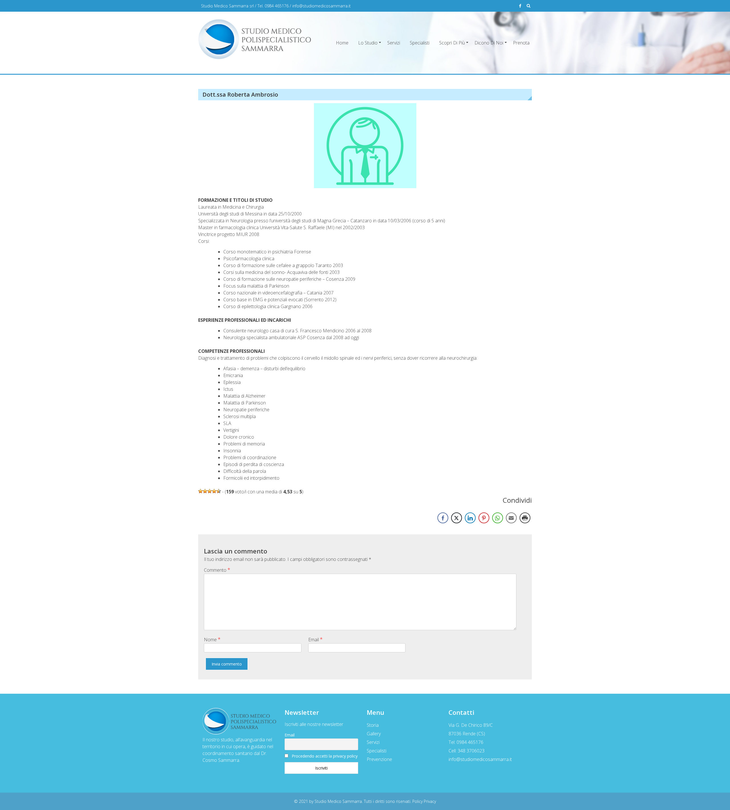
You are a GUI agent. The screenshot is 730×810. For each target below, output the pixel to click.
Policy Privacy (424, 801)
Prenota (521, 43)
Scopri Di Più (452, 43)
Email (315, 639)
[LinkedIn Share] (470, 517)
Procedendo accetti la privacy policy (325, 756)
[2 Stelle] (205, 491)
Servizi (393, 43)
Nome (212, 639)
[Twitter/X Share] (456, 517)
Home (342, 43)
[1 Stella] (200, 491)
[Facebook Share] (442, 517)
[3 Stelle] (209, 491)
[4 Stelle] (214, 491)
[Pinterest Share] (483, 517)
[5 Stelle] (218, 491)
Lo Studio (368, 43)
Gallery (374, 733)
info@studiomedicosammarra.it (321, 6)
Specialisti (419, 43)
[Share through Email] (511, 517)
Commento (217, 569)
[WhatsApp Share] (497, 517)
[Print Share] (525, 517)
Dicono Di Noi (488, 43)
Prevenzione (379, 759)
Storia (373, 725)
